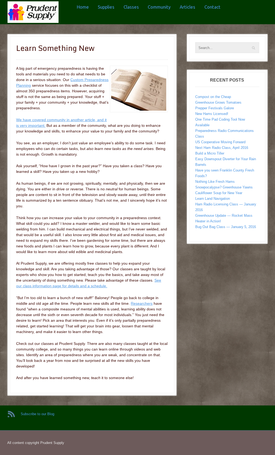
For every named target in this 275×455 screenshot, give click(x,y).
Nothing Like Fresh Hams (215, 182)
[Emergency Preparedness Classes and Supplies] (33, 12)
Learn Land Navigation (212, 199)
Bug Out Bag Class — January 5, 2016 (225, 227)
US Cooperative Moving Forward (220, 142)
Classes (131, 6)
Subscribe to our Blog (37, 414)
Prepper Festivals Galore (214, 108)
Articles (187, 6)
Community (159, 6)
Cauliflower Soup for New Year (218, 193)
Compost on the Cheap (213, 97)
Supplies (106, 6)
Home (83, 6)
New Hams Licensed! (211, 114)
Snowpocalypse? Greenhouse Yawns (224, 187)
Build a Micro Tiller (209, 153)
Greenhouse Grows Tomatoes (218, 102)
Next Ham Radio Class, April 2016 (221, 148)
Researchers (142, 303)
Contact (212, 6)
